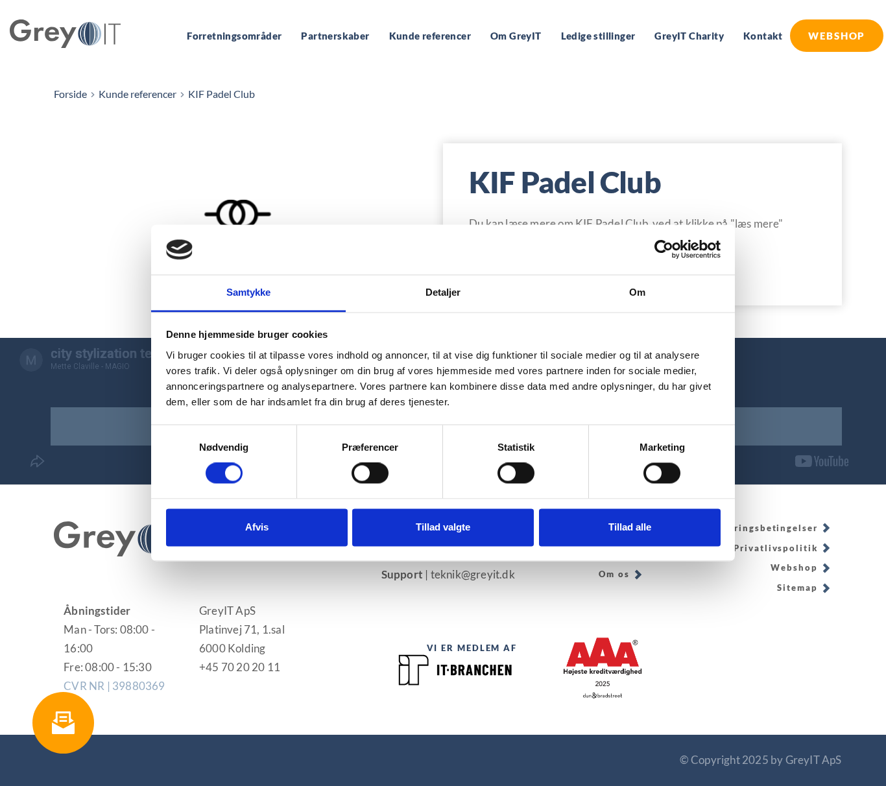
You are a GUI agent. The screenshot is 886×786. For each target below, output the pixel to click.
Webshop (794, 567)
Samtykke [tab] (248, 292)
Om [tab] (637, 292)
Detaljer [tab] (443, 292)
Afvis (257, 526)
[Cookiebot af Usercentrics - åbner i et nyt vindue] (664, 249)
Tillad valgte (443, 526)
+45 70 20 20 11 (239, 667)
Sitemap (797, 587)
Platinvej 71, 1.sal (242, 629)
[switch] (370, 473)
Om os (614, 574)
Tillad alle (629, 526)
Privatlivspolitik (775, 548)
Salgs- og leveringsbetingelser (741, 528)
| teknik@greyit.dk (471, 574)
